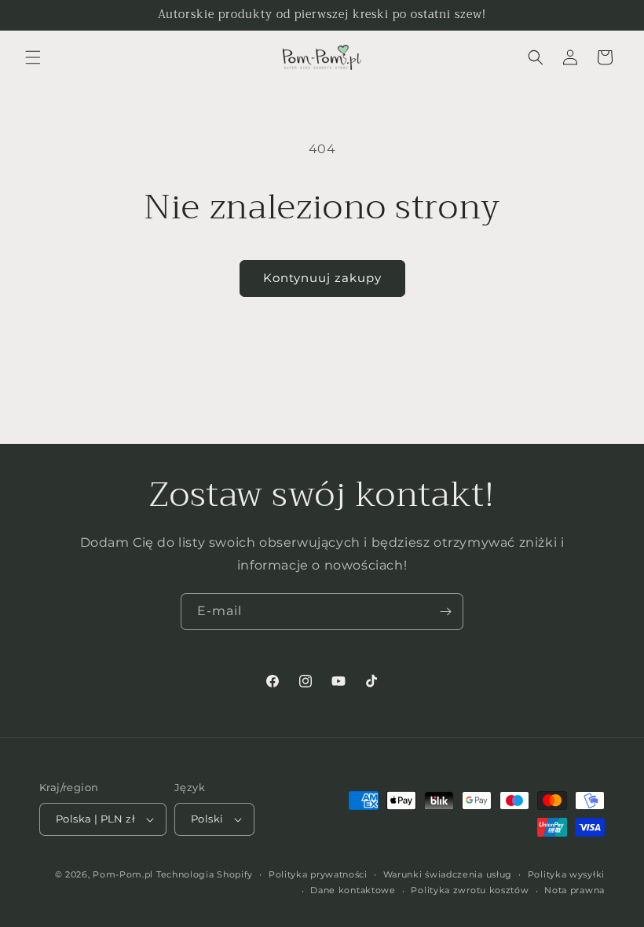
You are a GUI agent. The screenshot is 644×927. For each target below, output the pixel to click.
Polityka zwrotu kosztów (470, 890)
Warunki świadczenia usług (448, 874)
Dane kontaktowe (353, 890)
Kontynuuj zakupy (322, 277)
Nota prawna (574, 890)
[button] (33, 57)
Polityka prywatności (318, 874)
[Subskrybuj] (445, 611)
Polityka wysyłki (566, 874)
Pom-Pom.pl (123, 874)
